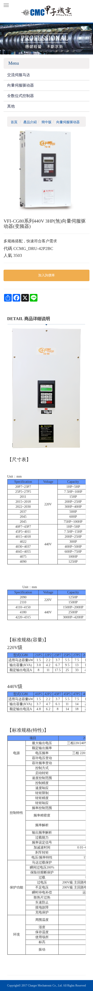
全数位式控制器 (20, 96)
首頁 (14, 122)
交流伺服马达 (18, 75)
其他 (11, 106)
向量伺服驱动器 (20, 85)
